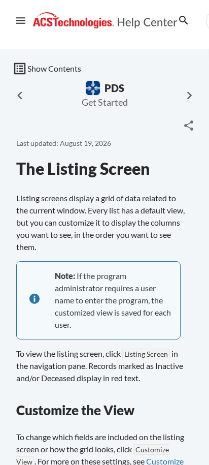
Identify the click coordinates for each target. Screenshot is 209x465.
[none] (189, 125)
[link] (105, 20)
